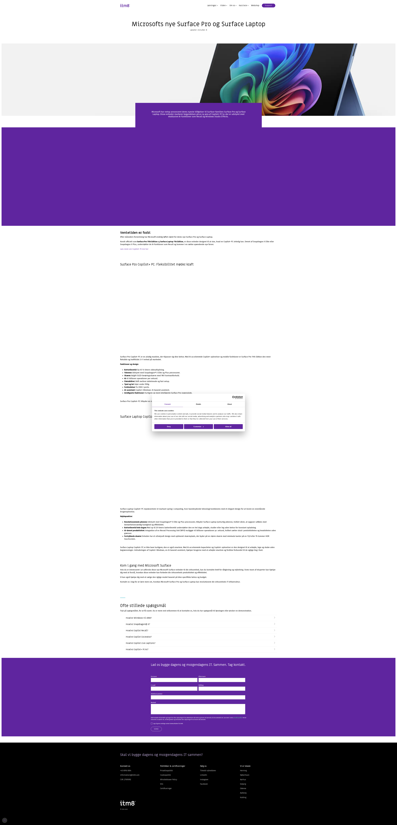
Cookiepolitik (165, 775)
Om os (232, 5)
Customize (197, 426)
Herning (243, 770)
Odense (243, 788)
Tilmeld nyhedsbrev (208, 770)
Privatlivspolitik (166, 770)
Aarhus (243, 779)
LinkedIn (203, 775)
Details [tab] (198, 404)
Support (268, 5)
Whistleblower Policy (168, 779)
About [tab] (229, 404)
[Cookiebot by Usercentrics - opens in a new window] (234, 397)
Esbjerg (243, 784)
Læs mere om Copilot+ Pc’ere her (134, 249)
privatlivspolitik (237, 717)
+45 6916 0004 (125, 770)
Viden (223, 5)
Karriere (243, 5)
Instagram (204, 779)
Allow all (228, 426)
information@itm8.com (129, 775)
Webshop (255, 5)
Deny (169, 426)
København (244, 775)
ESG (161, 784)
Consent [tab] (167, 404)
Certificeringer (166, 788)
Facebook (204, 784)
